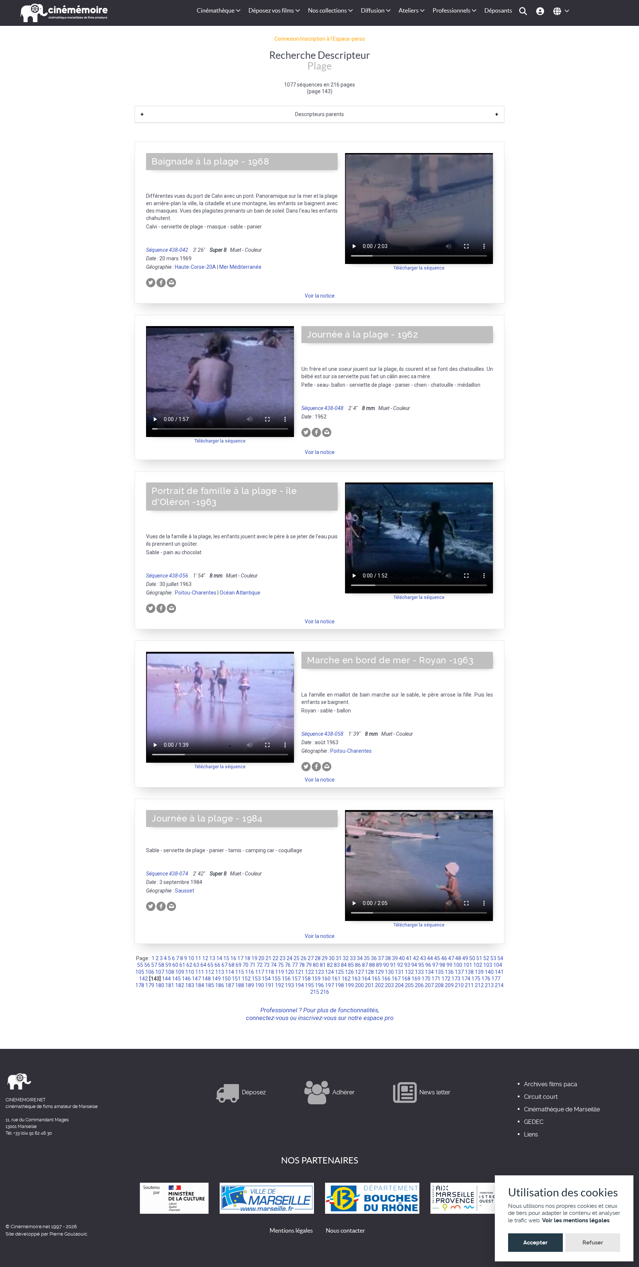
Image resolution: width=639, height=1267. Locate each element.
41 (409, 958)
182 (179, 985)
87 (365, 965)
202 (379, 985)
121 (299, 972)
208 (439, 985)
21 (268, 958)
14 (219, 958)
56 (147, 965)
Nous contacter (345, 1230)
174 (466, 979)
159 (316, 979)
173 (456, 979)
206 (419, 985)
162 (346, 979)
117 (259, 972)
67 (224, 965)
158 (306, 979)
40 (402, 958)
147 (196, 979)
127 (359, 972)
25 (297, 958)
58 (161, 965)
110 (189, 972)
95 (421, 965)
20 (261, 958)
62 (189, 965)
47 (451, 958)
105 (139, 972)
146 (186, 979)
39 (395, 958)
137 (459, 972)
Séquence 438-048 (322, 408)
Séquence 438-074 (167, 874)
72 (260, 965)
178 (139, 985)
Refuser (592, 1242)
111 (199, 972)
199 (349, 985)
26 (304, 958)
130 (389, 972)
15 (226, 958)
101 (467, 965)
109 (179, 972)
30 (332, 958)
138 (469, 972)
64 (203, 965)
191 (269, 985)
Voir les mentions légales (575, 1220)
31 (339, 958)
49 (465, 958)
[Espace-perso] (541, 10)
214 (499, 985)
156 (286, 979)
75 (281, 965)
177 (495, 979)
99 (449, 965)
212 (479, 985)
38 (388, 958)
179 (149, 985)
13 (212, 958)
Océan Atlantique (240, 593)
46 (444, 958)
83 (337, 965)
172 (446, 979)
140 (489, 972)
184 (199, 985)
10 (191, 958)
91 (393, 965)
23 (282, 958)
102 (477, 965)
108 (169, 972)
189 (249, 985)
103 (487, 965)
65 (210, 965)
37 (381, 958)
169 (416, 979)
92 (400, 965)
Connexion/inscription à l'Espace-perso (319, 39)
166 (386, 979)
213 (489, 985)
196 (319, 985)
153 (256, 979)
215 (314, 992)
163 (356, 979)
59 (168, 965)
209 (449, 985)
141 (499, 972)
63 (196, 965)
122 (309, 972)
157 (296, 979)
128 (369, 972)
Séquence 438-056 (167, 576)
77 (295, 965)
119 (279, 972)
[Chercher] (524, 10)
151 (236, 979)
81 (323, 965)
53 (493, 958)
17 (240, 958)
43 (423, 958)
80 (316, 965)
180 (159, 985)
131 (399, 972)
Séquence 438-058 (322, 734)
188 (239, 985)
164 (366, 979)
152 (246, 979)
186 (219, 985)
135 (439, 972)
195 (309, 985)
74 (274, 965)
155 (276, 979)
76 (288, 965)
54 (500, 958)
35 (367, 958)
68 (231, 965)
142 (143, 979)
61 (182, 965)
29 (325, 958)
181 (169, 985)
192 (279, 985)
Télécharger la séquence (418, 268)
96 (428, 965)
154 (266, 979)
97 (435, 965)
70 (245, 965)
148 (206, 979)
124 (329, 972)
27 (311, 958)
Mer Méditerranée (240, 267)
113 (219, 972)
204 (399, 985)
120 (289, 972)
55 (140, 965)
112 (209, 972)
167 (396, 979)
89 (379, 965)
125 (339, 972)
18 (247, 958)
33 (353, 958)
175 (475, 979)
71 (253, 965)
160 (326, 979)
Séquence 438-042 (167, 250)
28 (318, 958)
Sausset (184, 891)
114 (229, 972)
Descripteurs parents (319, 114)
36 (374, 958)
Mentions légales (291, 1230)
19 (254, 958)
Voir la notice (320, 296)
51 (479, 958)
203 (389, 985)
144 (166, 979)
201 (369, 985)
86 (358, 965)
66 (217, 965)
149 (216, 979)
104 (497, 965)
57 (154, 965)
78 (302, 965)
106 (149, 972)
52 (486, 958)
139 (479, 972)
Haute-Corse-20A (195, 267)
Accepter (535, 1242)
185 (209, 985)
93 (407, 965)
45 (437, 958)
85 (351, 965)
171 (436, 979)
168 (406, 979)
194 (299, 985)
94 (414, 965)
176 (485, 979)
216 (324, 992)
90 (386, 965)
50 (472, 958)
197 (329, 985)
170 (426, 979)
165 (376, 979)
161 (336, 979)
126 (349, 972)
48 (458, 958)
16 (233, 958)
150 (226, 979)
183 (189, 985)
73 (267, 965)
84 (344, 965)
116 (249, 972)
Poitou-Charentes (195, 593)
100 (457, 965)
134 (429, 972)
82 (330, 965)
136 (449, 972)
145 (176, 979)
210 (459, 985)
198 (339, 985)
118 (269, 972)
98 (442, 965)
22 (275, 958)
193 (289, 985)
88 (372, 965)
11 (198, 958)
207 (429, 985)
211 (469, 985)
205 (409, 985)
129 (379, 972)
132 (409, 972)
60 (175, 965)
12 (205, 958)
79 (309, 965)
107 (159, 972)
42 (416, 958)
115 (239, 972)
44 (430, 958)
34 (360, 958)
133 (419, 972)
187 (229, 985)
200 (359, 985)
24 (290, 958)
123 (319, 972)
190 (259, 985)
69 (238, 965)
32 (346, 958)
